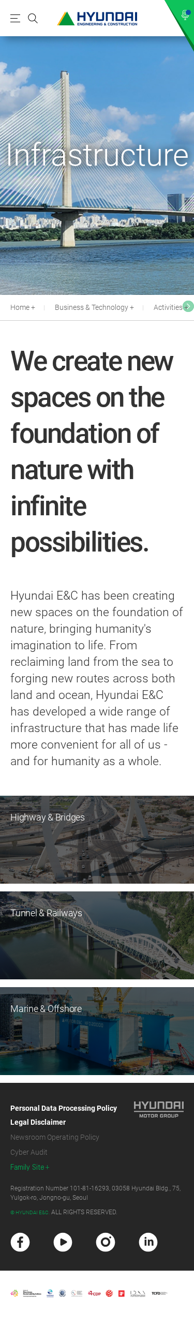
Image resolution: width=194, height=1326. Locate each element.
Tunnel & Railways (46, 912)
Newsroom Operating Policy (54, 1137)
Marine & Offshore (46, 1008)
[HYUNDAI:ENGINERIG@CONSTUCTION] (97, 18)
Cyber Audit (29, 1152)
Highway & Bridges (47, 817)
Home (19, 307)
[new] (20, 1242)
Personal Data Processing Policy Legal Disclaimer (63, 1115)
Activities (168, 307)
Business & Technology (91, 307)
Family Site (27, 1167)
